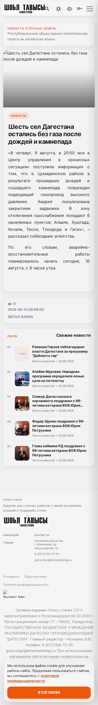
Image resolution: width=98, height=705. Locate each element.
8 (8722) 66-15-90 (46, 554)
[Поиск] (47, 9)
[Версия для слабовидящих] (69, 9)
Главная (8, 542)
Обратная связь (35, 576)
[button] (89, 9)
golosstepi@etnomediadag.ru (53, 560)
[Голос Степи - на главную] (25, 9)
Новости (18, 116)
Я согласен (49, 692)
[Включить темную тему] (58, 9)
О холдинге (11, 576)
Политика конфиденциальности (25, 584)
